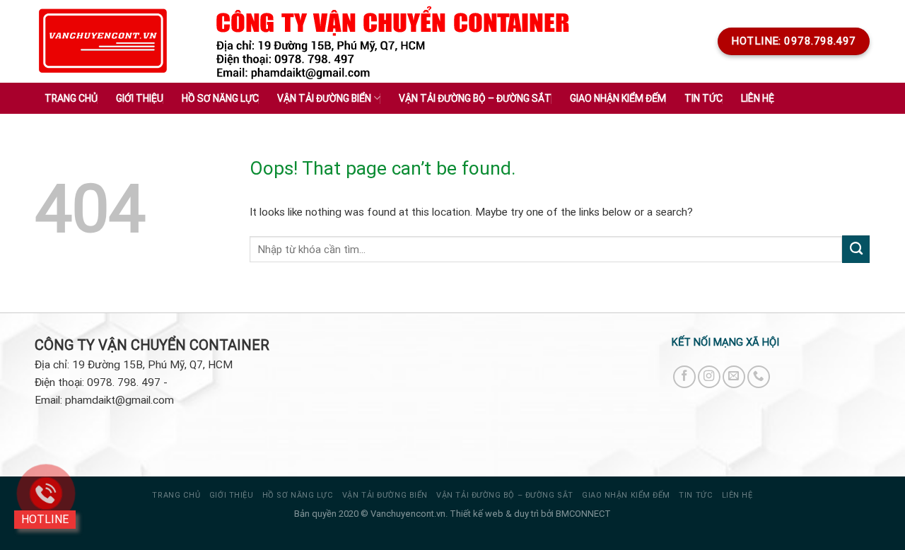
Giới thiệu (139, 98)
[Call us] (758, 376)
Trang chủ (71, 98)
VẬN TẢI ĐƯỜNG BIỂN (385, 495)
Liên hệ (757, 98)
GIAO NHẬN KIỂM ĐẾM (626, 495)
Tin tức (696, 495)
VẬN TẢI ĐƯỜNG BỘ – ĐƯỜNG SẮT (504, 495)
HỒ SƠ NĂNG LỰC (298, 495)
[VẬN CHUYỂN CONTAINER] (103, 41)
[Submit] (856, 248)
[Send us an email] (734, 376)
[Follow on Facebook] (684, 376)
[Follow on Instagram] (709, 376)
